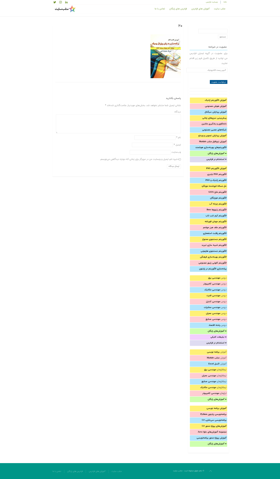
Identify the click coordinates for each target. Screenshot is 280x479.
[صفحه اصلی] (65, 9)
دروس (217, 278)
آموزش (216, 352)
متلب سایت (219, 8)
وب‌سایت (176, 152)
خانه (225, 2)
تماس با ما (160, 8)
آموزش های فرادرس (200, 8)
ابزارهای (214, 393)
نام (178, 137)
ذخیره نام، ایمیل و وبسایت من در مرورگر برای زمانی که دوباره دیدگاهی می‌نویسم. (139, 159)
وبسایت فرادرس (212, 2)
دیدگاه (177, 111)
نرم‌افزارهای (215, 369)
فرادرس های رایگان (178, 8)
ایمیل (177, 144)
